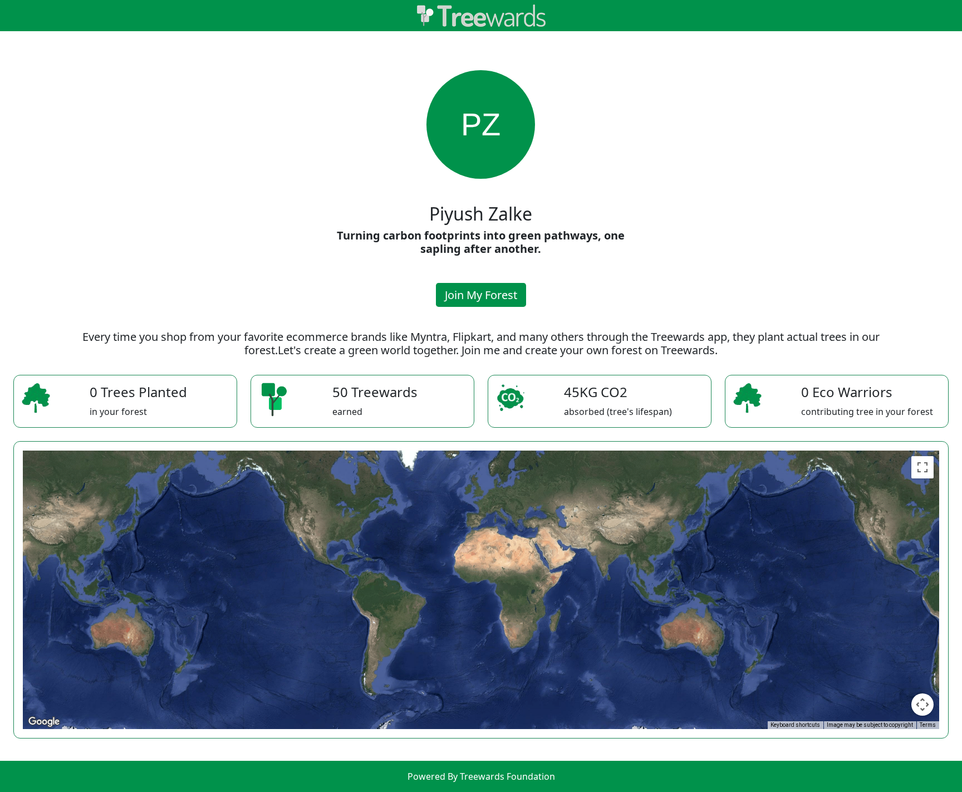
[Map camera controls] (922, 704)
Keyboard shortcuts (795, 725)
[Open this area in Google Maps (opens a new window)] (44, 722)
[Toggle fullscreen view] (922, 467)
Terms (928, 725)
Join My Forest (481, 294)
